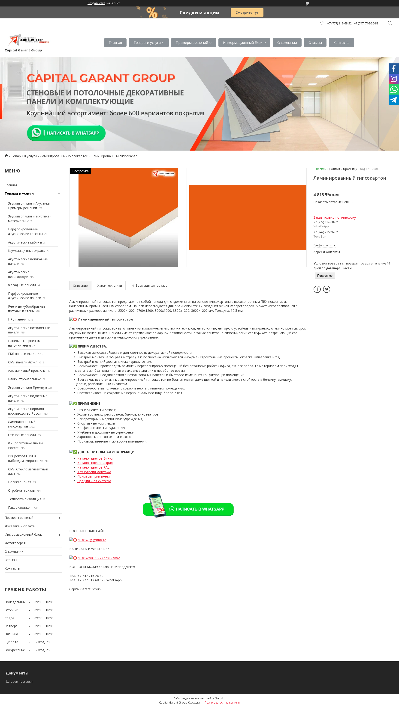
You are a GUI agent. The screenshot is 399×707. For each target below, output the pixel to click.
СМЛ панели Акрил (22, 362)
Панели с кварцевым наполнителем (24, 343)
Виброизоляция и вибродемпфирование (25, 458)
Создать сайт (96, 3)
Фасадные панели (22, 285)
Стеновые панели (22, 435)
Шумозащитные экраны (26, 250)
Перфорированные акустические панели (24, 295)
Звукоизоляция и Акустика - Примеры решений (30, 205)
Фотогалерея (15, 543)
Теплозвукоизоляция (24, 499)
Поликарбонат (19, 482)
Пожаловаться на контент (222, 702)
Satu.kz (220, 698)
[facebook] (317, 289)
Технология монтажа (94, 472)
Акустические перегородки (18, 274)
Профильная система (94, 481)
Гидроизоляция (20, 507)
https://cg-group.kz (92, 540)
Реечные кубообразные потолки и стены (26, 308)
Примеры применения (94, 476)
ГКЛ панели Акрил (22, 353)
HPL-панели (17, 319)
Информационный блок (242, 42)
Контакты (341, 42)
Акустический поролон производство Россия (26, 411)
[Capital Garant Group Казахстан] (28, 40)
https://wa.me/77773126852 (99, 558)
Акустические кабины (25, 242)
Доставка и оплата (20, 526)
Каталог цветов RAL (93, 467)
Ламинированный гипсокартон (64, 156)
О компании (287, 42)
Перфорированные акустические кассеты (25, 231)
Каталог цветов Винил (95, 458)
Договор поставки (19, 681)
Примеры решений (192, 42)
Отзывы (315, 42)
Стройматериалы (21, 490)
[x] (326, 289)
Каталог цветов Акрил (95, 462)
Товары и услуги (147, 42)
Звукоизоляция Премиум (27, 387)
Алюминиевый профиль (26, 370)
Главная (115, 42)
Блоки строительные (24, 379)
